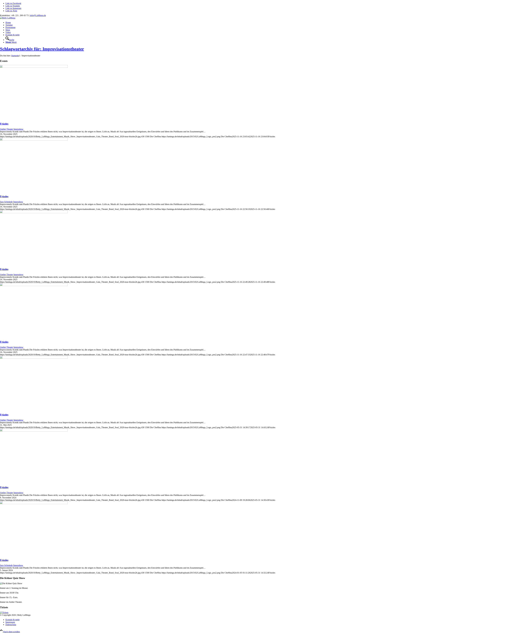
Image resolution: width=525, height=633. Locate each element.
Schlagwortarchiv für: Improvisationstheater (42, 48)
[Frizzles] (34, 67)
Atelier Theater (6, 129)
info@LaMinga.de (38, 15)
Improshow (18, 129)
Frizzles (4, 123)
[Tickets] (4, 612)
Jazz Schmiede (6, 202)
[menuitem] (265, 22)
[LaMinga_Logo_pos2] (7, 18)
